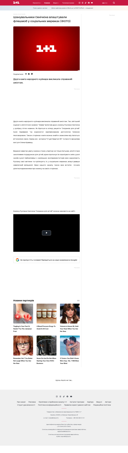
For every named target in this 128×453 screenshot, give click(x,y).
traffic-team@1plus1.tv (63, 436)
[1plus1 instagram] (57, 396)
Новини (47, 3)
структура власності (26, 405)
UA (103, 3)
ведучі (99, 402)
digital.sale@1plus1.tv (64, 431)
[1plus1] (16, 3)
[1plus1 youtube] (71, 396)
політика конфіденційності (49, 405)
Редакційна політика (102, 405)
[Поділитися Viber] (32, 74)
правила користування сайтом (77, 405)
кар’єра (90, 402)
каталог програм (77, 402)
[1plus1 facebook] (67, 396)
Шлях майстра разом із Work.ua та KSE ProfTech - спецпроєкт (72, 8)
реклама (32, 402)
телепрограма (68, 3)
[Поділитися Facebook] (29, 74)
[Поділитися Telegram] (25, 74)
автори (108, 402)
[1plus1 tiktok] (63, 396)
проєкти (36, 3)
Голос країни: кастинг (40, 8)
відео (55, 3)
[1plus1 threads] (60, 396)
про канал (21, 402)
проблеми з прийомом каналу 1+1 (53, 402)
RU (106, 3)
